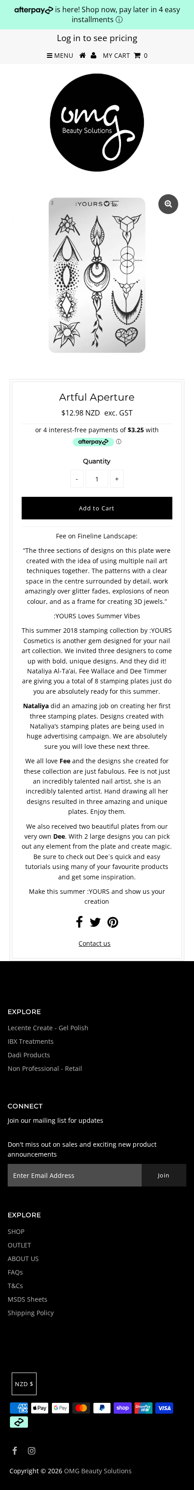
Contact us (95, 943)
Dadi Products (29, 1055)
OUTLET (19, 1245)
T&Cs (15, 1285)
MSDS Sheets (27, 1299)
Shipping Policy (31, 1312)
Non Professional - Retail (45, 1068)
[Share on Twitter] (95, 924)
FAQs (15, 1272)
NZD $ (24, 1384)
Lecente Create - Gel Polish (48, 1027)
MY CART (125, 55)
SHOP (16, 1231)
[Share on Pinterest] (112, 924)
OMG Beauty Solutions (98, 1471)
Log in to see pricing (97, 38)
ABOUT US (23, 1258)
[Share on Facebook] (79, 924)
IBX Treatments (31, 1041)
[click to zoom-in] (168, 204)
